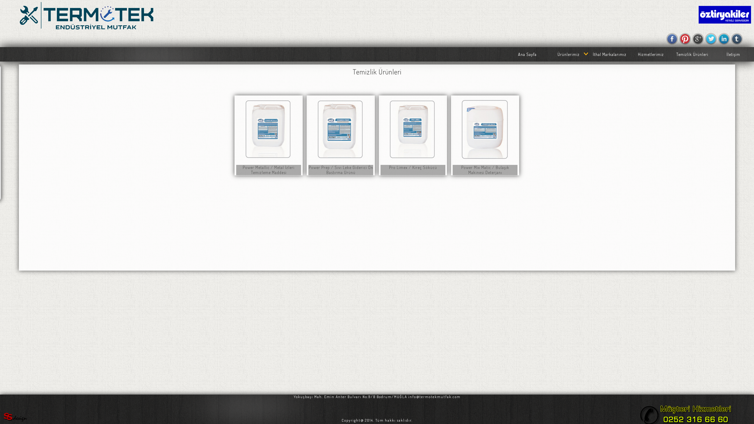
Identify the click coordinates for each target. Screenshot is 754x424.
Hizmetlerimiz (651, 54)
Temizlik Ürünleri (692, 54)
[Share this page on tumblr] (737, 39)
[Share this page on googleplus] (698, 39)
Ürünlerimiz (569, 54)
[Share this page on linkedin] (724, 39)
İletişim (733, 54)
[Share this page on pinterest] (685, 39)
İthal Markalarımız (609, 54)
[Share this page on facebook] (672, 39)
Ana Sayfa (527, 54)
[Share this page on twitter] (711, 39)
